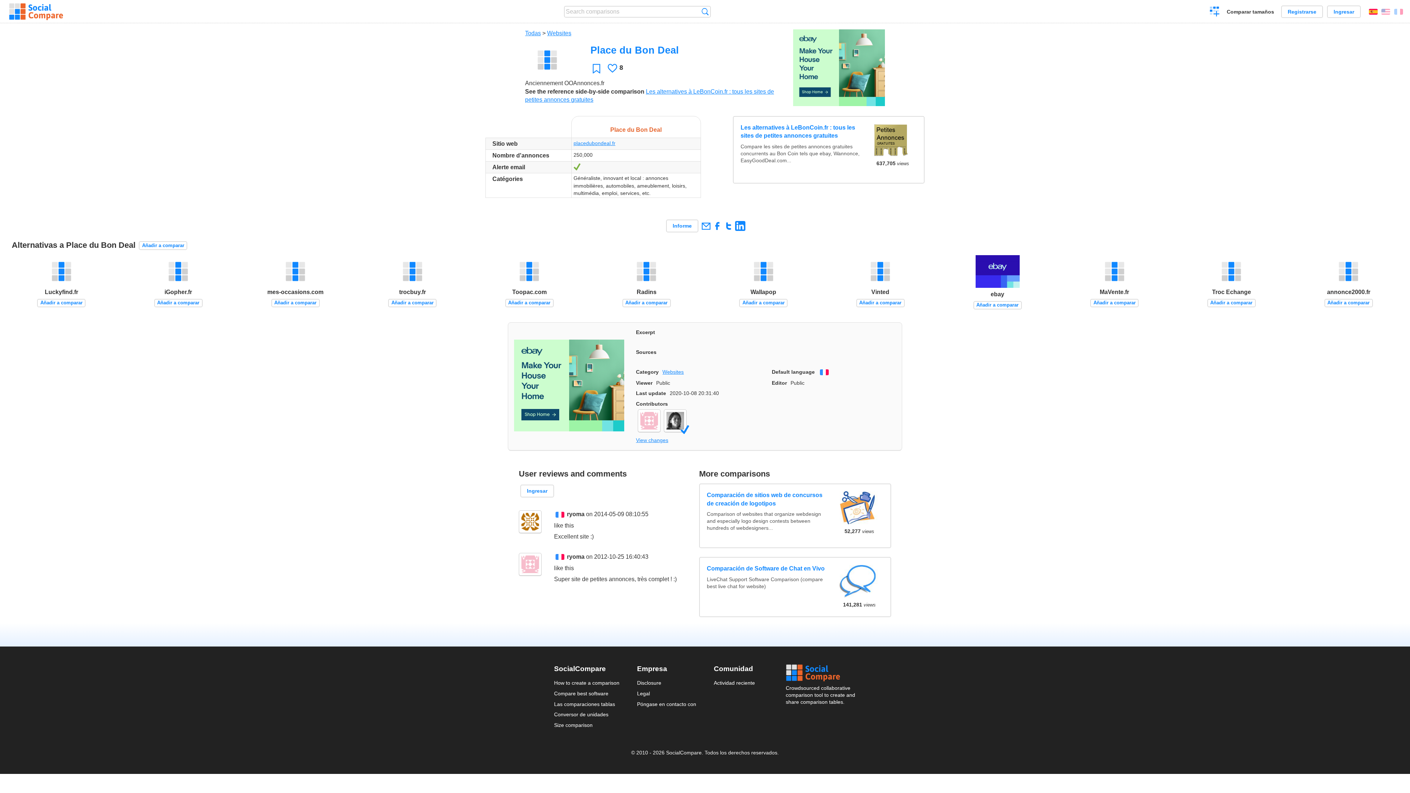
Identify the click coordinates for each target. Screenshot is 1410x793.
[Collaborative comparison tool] (36, 11)
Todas (533, 33)
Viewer (644, 383)
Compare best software (581, 693)
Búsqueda (705, 11)
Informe (682, 226)
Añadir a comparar (163, 245)
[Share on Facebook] (717, 226)
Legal (643, 693)
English (1385, 12)
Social (821, 673)
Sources (646, 352)
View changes (652, 440)
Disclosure (649, 683)
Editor (779, 383)
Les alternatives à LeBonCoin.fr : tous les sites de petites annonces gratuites (798, 131)
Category (647, 372)
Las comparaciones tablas (584, 704)
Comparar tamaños (1250, 12)
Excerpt (645, 332)
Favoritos (596, 68)
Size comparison (573, 725)
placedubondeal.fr (594, 143)
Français (1398, 12)
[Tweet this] (729, 226)
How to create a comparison (586, 683)
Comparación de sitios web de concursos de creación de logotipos (764, 499)
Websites (559, 33)
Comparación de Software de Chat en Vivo (766, 568)
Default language (793, 372)
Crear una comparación (1215, 12)
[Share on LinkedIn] (740, 226)
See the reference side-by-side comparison (584, 91)
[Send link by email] (706, 226)
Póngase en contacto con (666, 704)
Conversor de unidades (581, 714)
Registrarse (1302, 12)
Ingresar (1344, 12)
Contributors (652, 404)
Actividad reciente (734, 683)
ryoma (576, 514)
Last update (651, 393)
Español (1373, 12)
